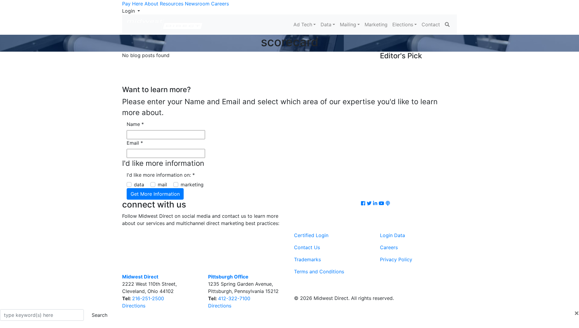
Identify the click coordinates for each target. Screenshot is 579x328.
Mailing (348, 24)
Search (99, 315)
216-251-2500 (148, 298)
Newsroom (197, 4)
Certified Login (311, 235)
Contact (431, 24)
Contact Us (307, 247)
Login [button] (129, 11)
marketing (192, 185)
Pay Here (132, 4)
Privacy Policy (396, 259)
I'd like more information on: (161, 175)
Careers (220, 4)
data (139, 185)
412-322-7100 (234, 298)
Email (135, 143)
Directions (133, 306)
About (151, 4)
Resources (171, 4)
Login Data (392, 235)
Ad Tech (302, 24)
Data (326, 24)
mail (162, 185)
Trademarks (307, 259)
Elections (402, 24)
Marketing (376, 24)
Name (135, 124)
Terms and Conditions (319, 272)
